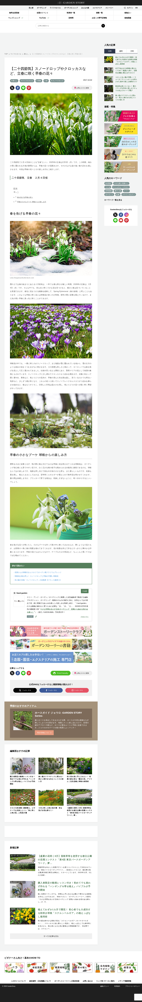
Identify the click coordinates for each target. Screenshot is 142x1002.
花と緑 (31, 8)
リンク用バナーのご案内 (105, 981)
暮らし (26, 54)
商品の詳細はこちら (43, 732)
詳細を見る (85, 617)
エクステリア (97, 8)
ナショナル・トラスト (121, 187)
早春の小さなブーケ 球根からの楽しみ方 (31, 202)
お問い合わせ (88, 981)
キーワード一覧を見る (113, 200)
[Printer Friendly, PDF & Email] (61, 673)
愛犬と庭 (118, 191)
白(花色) (108, 183)
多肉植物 (108, 191)
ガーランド (109, 194)
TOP (6, 54)
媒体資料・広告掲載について (40, 981)
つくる (107, 187)
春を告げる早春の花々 (25, 197)
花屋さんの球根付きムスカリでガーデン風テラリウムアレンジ (38, 572)
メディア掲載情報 (124, 981)
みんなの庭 (85, 8)
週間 (121, 51)
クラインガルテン (128, 194)
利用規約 (117, 986)
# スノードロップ (57, 81)
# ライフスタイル (27, 81)
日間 (109, 51)
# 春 (46, 81)
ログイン (130, 8)
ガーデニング (41, 8)
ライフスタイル (55, 8)
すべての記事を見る (51, 936)
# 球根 (39, 81)
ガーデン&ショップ (71, 8)
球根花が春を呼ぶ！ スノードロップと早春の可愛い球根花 (36, 576)
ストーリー (109, 8)
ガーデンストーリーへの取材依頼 (66, 981)
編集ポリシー (104, 986)
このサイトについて (18, 981)
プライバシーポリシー (132, 986)
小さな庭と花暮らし (121, 183)
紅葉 (117, 194)
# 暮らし (14, 81)
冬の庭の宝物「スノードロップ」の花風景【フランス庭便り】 (38, 580)
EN (136, 8)
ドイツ (126, 191)
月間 (132, 51)
